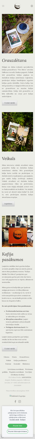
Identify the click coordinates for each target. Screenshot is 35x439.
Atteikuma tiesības (17, 375)
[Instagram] (20, 401)
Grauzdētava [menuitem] (24, 357)
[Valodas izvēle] (32, 6)
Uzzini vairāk (9, 103)
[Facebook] (15, 401)
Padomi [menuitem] (8, 364)
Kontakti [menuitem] (17, 364)
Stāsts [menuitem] (14, 357)
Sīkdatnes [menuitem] (26, 364)
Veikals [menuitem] (8, 360)
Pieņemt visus (17, 426)
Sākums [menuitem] (6, 357)
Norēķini (28, 372)
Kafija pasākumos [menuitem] (20, 360)
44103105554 (26, 377)
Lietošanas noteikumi (16, 369)
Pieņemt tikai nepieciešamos (17, 431)
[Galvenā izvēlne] (3, 6)
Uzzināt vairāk (14, 420)
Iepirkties (8, 204)
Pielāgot (22, 420)
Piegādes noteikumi (16, 372)
